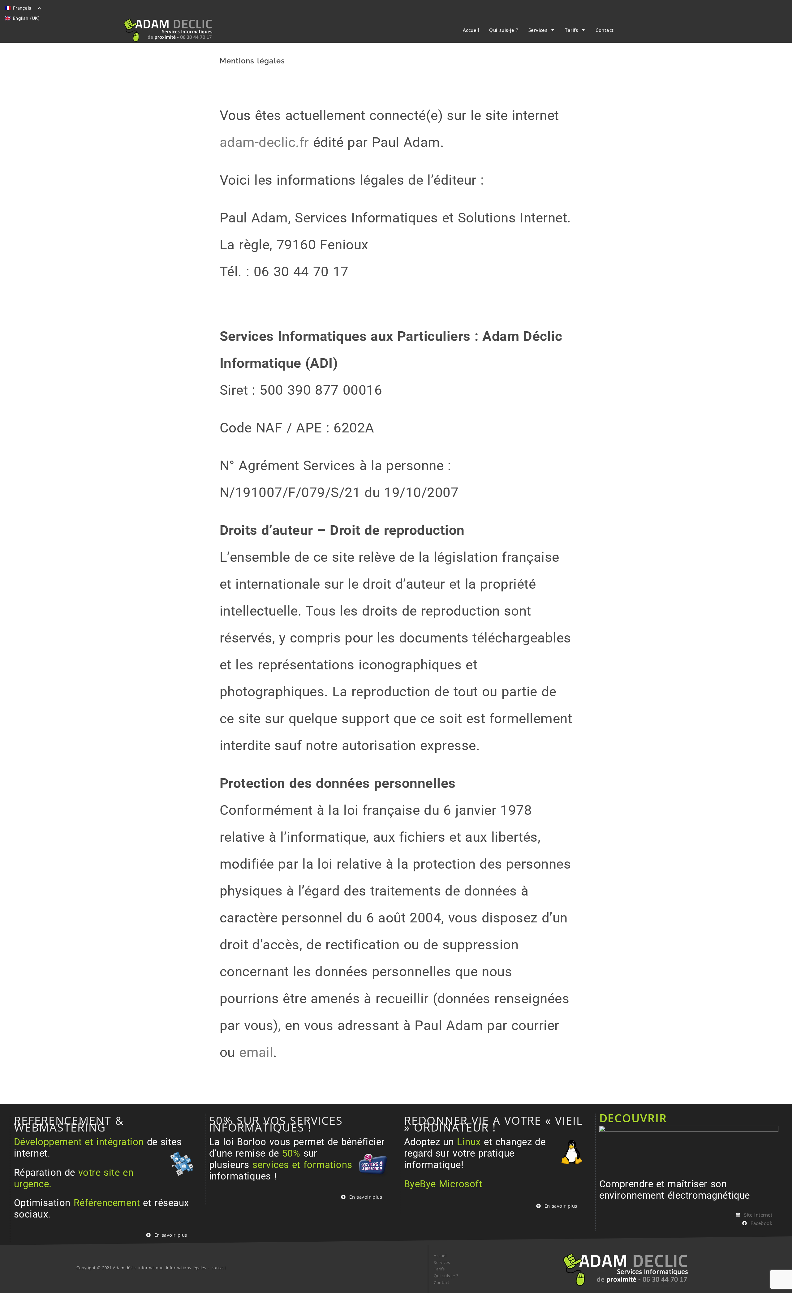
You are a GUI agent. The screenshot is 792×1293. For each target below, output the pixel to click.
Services (538, 30)
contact (219, 1267)
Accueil (471, 30)
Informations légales (186, 1267)
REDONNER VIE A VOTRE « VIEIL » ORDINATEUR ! (493, 1124)
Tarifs (571, 30)
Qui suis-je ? (503, 30)
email (256, 1052)
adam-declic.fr (264, 142)
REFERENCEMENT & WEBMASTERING (69, 1124)
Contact (604, 30)
